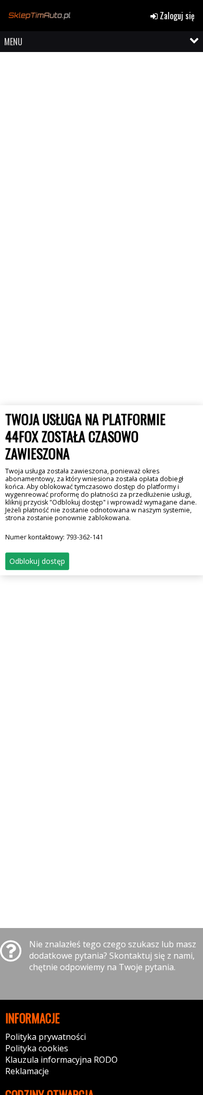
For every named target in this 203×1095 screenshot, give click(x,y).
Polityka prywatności (45, 1036)
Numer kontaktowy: (54, 537)
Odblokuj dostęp (37, 561)
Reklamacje (27, 1071)
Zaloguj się (176, 15)
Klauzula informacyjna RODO (61, 1059)
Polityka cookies (36, 1048)
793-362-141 (84, 537)
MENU (13, 41)
